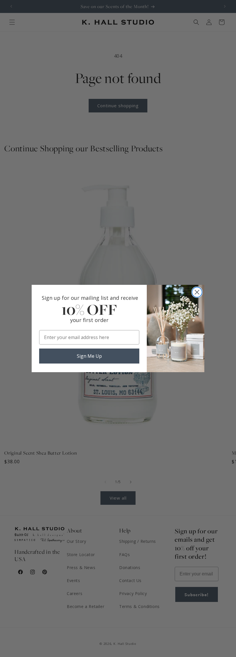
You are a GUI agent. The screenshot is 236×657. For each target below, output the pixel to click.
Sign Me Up (89, 356)
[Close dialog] (197, 292)
